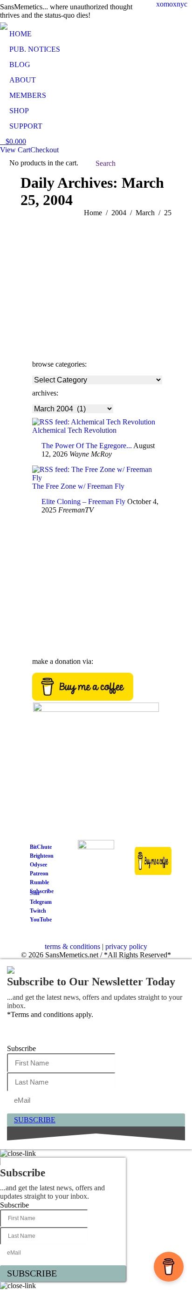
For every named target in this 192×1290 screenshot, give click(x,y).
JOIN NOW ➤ (54, 589)
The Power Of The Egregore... (86, 446)
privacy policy (126, 946)
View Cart (15, 150)
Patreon (39, 873)
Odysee (38, 864)
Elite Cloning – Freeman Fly (83, 501)
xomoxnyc (171, 4)
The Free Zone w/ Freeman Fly (78, 486)
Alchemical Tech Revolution (74, 430)
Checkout (44, 150)
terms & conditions (72, 946)
